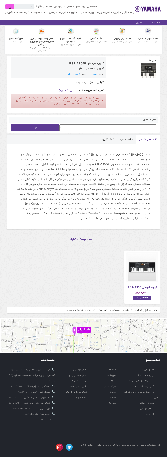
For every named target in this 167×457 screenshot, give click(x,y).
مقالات (113, 381)
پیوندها (113, 392)
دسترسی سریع (152, 360)
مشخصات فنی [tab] (126, 139)
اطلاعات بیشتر (142, 297)
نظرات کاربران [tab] (108, 139)
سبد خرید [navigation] (57, 6)
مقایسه (35, 127)
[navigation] (67, 6)
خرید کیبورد (128, 310)
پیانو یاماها (139, 310)
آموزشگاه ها (111, 375)
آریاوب (83, 445)
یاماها (95, 74)
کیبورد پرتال (102, 310)
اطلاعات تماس (47, 360)
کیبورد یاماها (90, 310)
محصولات (112, 397)
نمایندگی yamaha (74, 310)
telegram (69, 447)
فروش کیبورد (115, 310)
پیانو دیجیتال (152, 310)
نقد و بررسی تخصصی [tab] (148, 139)
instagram (59, 447)
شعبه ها (112, 369)
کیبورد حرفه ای (74, 74)
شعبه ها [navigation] (48, 6)
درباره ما (112, 403)
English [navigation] (39, 6)
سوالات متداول (110, 386)
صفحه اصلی (92, 6)
